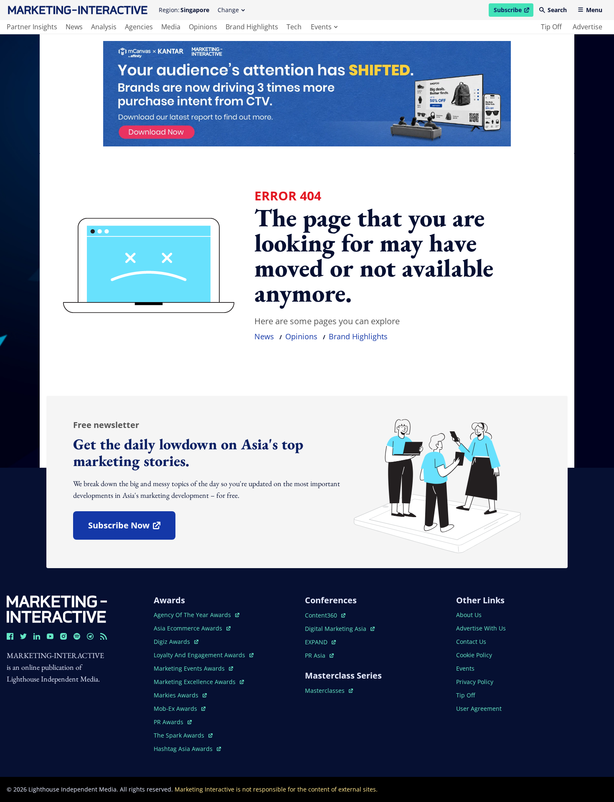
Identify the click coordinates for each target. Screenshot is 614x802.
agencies (139, 26)
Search (557, 10)
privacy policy (474, 682)
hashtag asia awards (184, 749)
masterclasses (329, 690)
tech (294, 26)
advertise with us (481, 628)
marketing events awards (190, 668)
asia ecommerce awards (189, 628)
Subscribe (513, 11)
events (321, 26)
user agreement (479, 708)
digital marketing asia (336, 629)
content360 (325, 615)
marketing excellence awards (195, 682)
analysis (104, 26)
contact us (471, 642)
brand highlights (252, 26)
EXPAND (320, 642)
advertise (587, 26)
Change (228, 10)
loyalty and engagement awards (200, 655)
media (170, 26)
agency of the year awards (193, 615)
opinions (203, 26)
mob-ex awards (180, 708)
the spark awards (183, 735)
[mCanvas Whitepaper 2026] (307, 93)
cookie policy (474, 655)
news (74, 26)
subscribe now (131, 528)
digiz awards (176, 642)
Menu (594, 10)
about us (469, 615)
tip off (551, 26)
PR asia (319, 655)
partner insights (32, 26)
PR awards (173, 722)
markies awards (180, 695)
